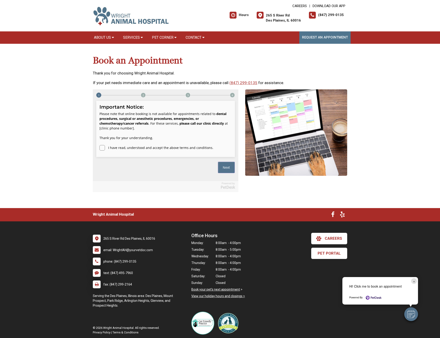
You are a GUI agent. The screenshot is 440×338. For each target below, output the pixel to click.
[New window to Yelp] (342, 215)
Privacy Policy (101, 332)
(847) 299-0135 (243, 82)
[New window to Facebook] (333, 215)
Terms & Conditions (125, 332)
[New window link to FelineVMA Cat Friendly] (204, 323)
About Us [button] (103, 37)
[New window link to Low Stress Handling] (229, 323)
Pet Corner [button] (163, 37)
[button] (411, 314)
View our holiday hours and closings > (218, 296)
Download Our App (329, 6)
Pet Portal (329, 253)
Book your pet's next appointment (215, 289)
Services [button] (132, 37)
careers (333, 238)
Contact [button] (194, 37)
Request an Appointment (325, 37)
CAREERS (299, 6)
